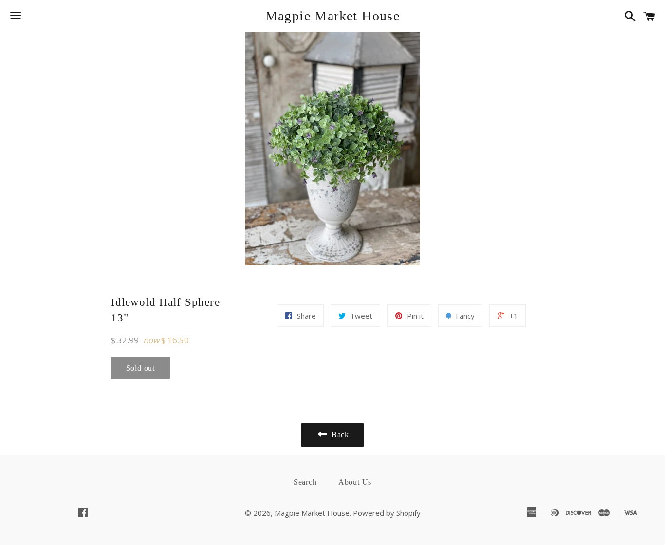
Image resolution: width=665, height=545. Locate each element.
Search (305, 482)
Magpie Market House (332, 15)
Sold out (140, 368)
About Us (354, 482)
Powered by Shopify (387, 513)
